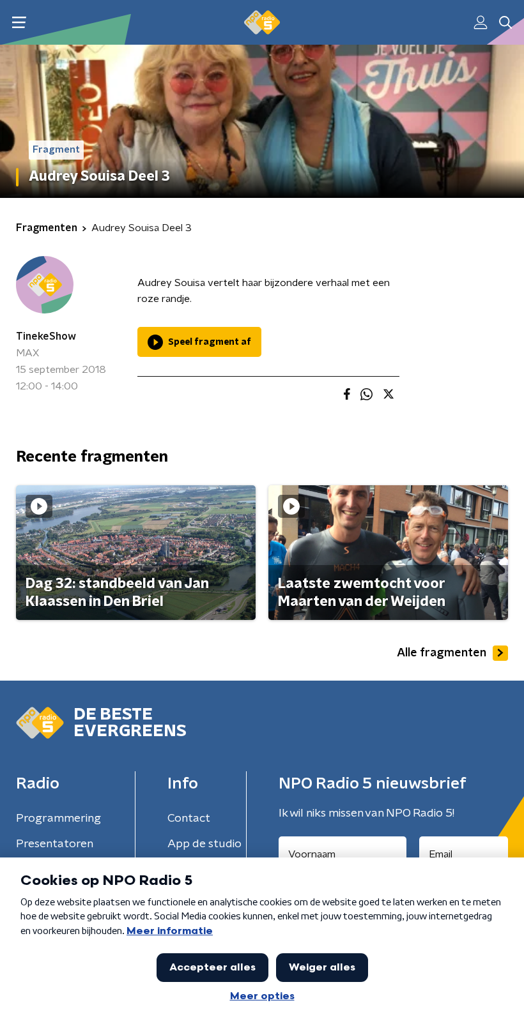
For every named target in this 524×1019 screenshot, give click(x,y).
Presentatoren (54, 844)
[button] (18, 22)
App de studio (204, 844)
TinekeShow (46, 336)
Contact (188, 818)
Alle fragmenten (441, 653)
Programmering (58, 818)
